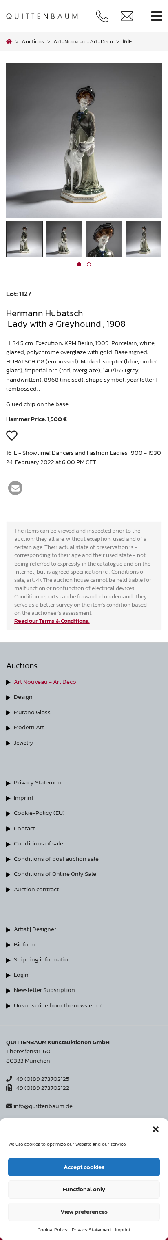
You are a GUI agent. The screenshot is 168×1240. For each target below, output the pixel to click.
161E (127, 41)
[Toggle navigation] (156, 16)
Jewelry (23, 742)
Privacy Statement (91, 1230)
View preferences (84, 1211)
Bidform (24, 944)
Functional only (84, 1189)
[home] (9, 41)
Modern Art (29, 727)
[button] (156, 1128)
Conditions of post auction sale (56, 858)
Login (21, 974)
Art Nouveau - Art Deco (45, 681)
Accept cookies (84, 1166)
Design (23, 696)
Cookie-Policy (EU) (39, 812)
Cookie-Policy (53, 1230)
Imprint (122, 1230)
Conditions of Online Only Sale (55, 873)
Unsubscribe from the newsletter (58, 1005)
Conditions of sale (38, 843)
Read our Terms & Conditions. (52, 621)
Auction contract (36, 889)
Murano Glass (32, 712)
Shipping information (43, 959)
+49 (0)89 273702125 (40, 1078)
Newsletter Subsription (44, 989)
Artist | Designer (35, 928)
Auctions (33, 41)
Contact (24, 828)
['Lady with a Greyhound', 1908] (84, 215)
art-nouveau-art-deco (83, 41)
